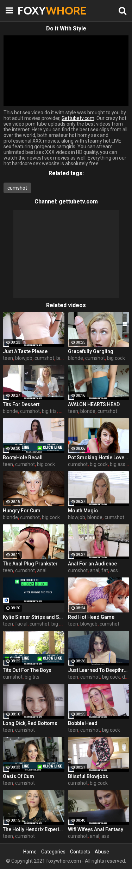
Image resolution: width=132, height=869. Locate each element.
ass (114, 570)
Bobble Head (83, 723)
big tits (49, 411)
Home (30, 851)
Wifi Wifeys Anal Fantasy (95, 829)
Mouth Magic (83, 510)
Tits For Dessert (21, 404)
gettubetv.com (78, 201)
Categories (53, 851)
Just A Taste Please (25, 351)
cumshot (17, 188)
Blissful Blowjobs (88, 776)
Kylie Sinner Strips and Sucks (33, 617)
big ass (117, 464)
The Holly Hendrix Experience (33, 829)
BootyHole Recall (23, 457)
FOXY (35, 10)
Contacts (80, 851)
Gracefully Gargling (90, 351)
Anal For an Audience (92, 563)
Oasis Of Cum (18, 776)
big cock (116, 358)
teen (8, 358)
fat (104, 570)
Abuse (102, 851)
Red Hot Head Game (91, 617)
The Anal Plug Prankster (30, 563)
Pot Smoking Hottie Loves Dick (99, 457)
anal (41, 570)
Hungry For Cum (21, 510)
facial (21, 624)
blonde (75, 358)
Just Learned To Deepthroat (99, 670)
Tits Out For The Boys (27, 670)
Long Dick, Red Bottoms (30, 723)
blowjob (23, 358)
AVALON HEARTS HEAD (94, 404)
